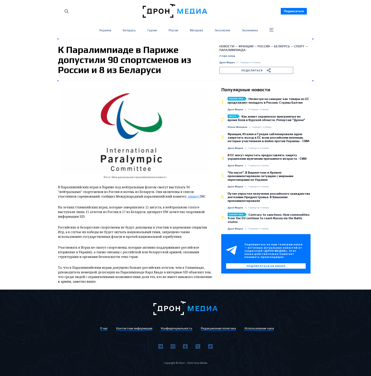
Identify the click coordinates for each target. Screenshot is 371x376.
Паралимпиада (232, 50)
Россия (173, 30)
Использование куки (259, 328)
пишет (194, 196)
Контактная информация (134, 328)
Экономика (250, 30)
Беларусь (129, 30)
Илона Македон (237, 127)
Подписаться (294, 11)
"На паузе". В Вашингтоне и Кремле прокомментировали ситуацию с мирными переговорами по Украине (260, 176)
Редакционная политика (218, 328)
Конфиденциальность (176, 328)
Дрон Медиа (227, 62)
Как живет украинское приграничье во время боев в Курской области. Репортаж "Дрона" (266, 118)
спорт (299, 46)
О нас (104, 328)
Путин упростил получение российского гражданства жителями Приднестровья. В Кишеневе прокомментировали (269, 197)
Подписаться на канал (266, 266)
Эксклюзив (222, 30)
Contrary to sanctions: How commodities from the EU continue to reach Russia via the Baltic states (269, 218)
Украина (105, 30)
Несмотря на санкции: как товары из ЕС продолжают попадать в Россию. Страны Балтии (268, 100)
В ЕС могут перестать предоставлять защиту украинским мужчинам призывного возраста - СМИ (267, 156)
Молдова (196, 30)
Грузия (152, 30)
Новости (226, 46)
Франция (245, 46)
